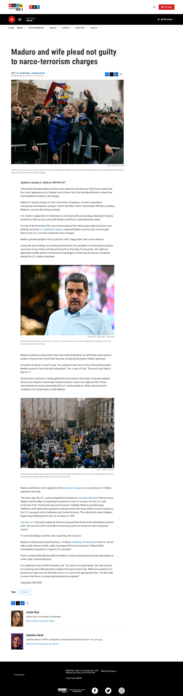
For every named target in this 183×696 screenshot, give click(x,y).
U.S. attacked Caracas (51, 229)
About (94, 28)
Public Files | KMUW (74, 678)
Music (53, 28)
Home (11, 28)
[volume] (20, 19)
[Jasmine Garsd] (17, 641)
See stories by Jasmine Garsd (42, 643)
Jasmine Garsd (38, 73)
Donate (168, 7)
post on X (30, 522)
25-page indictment (88, 497)
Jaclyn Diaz (25, 73)
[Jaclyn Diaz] (17, 619)
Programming (36, 28)
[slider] (24, 19)
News (20, 28)
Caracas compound (74, 488)
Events (66, 28)
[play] (12, 19)
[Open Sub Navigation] (25, 28)
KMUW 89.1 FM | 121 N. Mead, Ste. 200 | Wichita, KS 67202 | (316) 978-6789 (82, 672)
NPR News (24, 592)
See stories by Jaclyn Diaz (40, 620)
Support (80, 28)
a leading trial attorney (83, 542)
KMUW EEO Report (109, 671)
